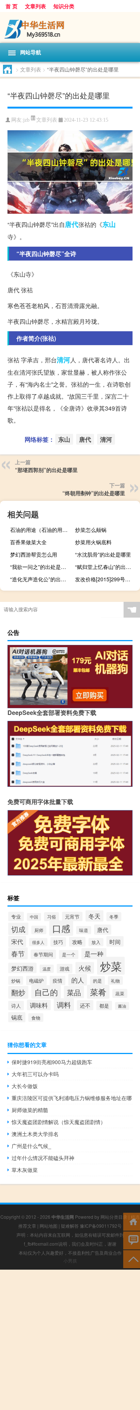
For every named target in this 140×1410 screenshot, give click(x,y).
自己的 (46, 992)
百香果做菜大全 (28, 542)
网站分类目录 (113, 1216)
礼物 (115, 980)
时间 (115, 941)
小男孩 (70, 1260)
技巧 (58, 941)
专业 (16, 916)
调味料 (39, 1005)
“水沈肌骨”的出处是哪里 (103, 554)
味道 (83, 930)
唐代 (71, 224)
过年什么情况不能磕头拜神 (43, 1157)
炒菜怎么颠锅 (90, 529)
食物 (35, 1017)
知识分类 (63, 6)
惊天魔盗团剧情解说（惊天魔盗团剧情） (59, 1122)
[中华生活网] (70, 27)
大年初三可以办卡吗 (35, 1074)
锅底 (16, 1017)
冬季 (113, 916)
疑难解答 (70, 1225)
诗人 (16, 1005)
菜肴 (98, 992)
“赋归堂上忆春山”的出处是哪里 (106, 566)
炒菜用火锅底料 (93, 542)
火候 (84, 967)
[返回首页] (131, 1221)
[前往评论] (131, 1239)
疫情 (57, 980)
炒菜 (111, 966)
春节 (18, 953)
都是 (104, 1005)
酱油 (122, 1006)
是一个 (68, 954)
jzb (26, 120)
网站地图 (48, 1225)
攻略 (77, 941)
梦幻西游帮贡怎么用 (33, 554)
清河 (63, 360)
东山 (109, 224)
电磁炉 (36, 980)
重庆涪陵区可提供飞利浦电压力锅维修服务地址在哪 (72, 1098)
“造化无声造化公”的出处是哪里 (41, 579)
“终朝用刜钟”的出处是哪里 (93, 493)
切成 (18, 929)
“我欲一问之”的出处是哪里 (40, 566)
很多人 (38, 942)
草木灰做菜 (25, 1169)
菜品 (74, 992)
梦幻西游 (22, 968)
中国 (34, 917)
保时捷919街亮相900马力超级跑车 (52, 1062)
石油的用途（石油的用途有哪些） (41, 529)
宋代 (17, 941)
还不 (85, 1005)
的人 (77, 979)
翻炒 (18, 992)
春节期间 (43, 954)
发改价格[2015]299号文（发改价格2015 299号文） (106, 579)
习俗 (51, 916)
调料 (64, 1004)
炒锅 (15, 980)
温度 (47, 969)
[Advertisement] (70, 1340)
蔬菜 (119, 993)
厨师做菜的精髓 (30, 1110)
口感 (61, 928)
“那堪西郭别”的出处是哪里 (46, 469)
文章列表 (35, 6)
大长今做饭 (25, 1086)
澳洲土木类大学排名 (35, 1134)
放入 (95, 942)
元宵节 (72, 916)
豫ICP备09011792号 (101, 1225)
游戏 (64, 968)
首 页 (12, 6)
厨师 (38, 930)
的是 (97, 980)
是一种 (93, 953)
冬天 (94, 915)
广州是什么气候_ (31, 1145)
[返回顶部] (131, 1258)
